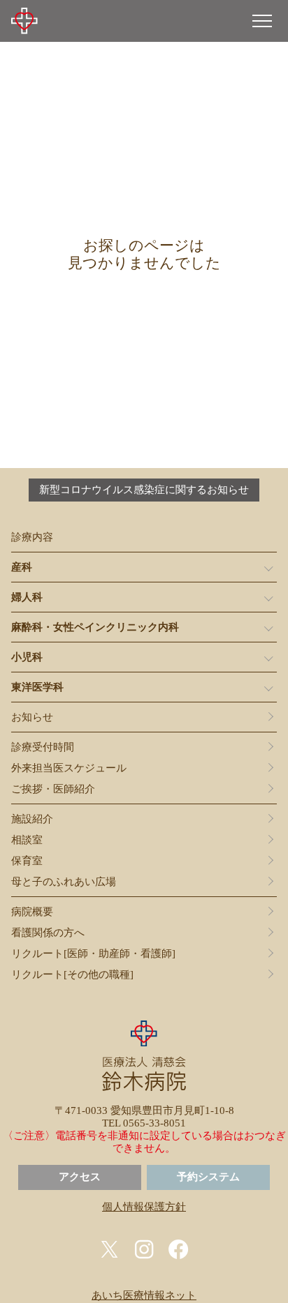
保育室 (27, 860)
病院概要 (32, 911)
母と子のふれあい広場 (63, 881)
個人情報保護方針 (144, 1206)
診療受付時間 (42, 747)
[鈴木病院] (24, 21)
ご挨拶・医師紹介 (53, 788)
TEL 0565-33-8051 (144, 1123)
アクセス (80, 1176)
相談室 (27, 839)
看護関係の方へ (48, 932)
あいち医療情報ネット (144, 1295)
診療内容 (32, 537)
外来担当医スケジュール (69, 768)
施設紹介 (32, 818)
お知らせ (32, 717)
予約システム (208, 1176)
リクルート (93, 953)
